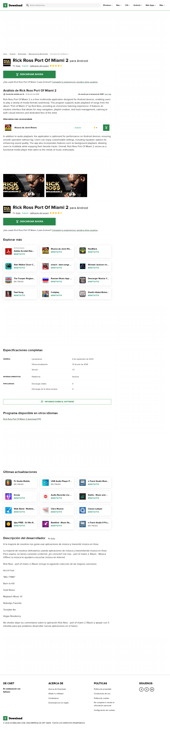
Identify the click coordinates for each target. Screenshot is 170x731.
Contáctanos (53, 698)
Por (16, 66)
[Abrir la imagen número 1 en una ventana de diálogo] (66, 185)
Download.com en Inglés (58, 703)
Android (136, 5)
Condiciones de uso (102, 694)
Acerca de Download (57, 689)
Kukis (53, 538)
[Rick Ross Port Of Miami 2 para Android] (7, 62)
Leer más (108, 94)
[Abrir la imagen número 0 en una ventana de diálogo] (23, 185)
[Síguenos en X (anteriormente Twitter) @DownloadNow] (146, 689)
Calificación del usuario (39, 66)
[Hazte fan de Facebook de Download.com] (141, 689)
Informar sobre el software (59, 402)
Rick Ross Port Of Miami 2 (50, 60)
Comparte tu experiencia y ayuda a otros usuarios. (75, 82)
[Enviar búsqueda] (28, 5)
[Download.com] (12, 5)
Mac (118, 5)
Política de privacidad (102, 689)
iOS (126, 5)
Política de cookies (101, 698)
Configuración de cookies (104, 710)
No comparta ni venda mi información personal (104, 704)
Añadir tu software (55, 694)
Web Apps (150, 5)
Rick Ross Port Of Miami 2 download (20, 419)
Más (161, 5)
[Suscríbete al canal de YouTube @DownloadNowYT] (152, 689)
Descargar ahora (31, 74)
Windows (107, 5)
